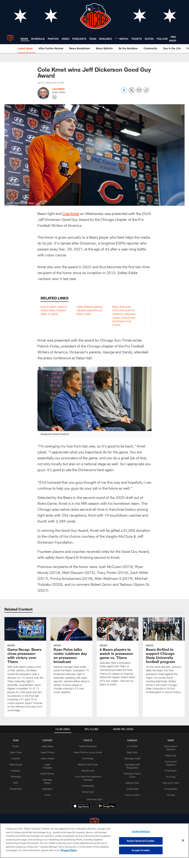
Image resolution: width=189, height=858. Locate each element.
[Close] (183, 840)
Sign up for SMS (171, 782)
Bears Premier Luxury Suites (88, 752)
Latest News (47, 746)
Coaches (15, 758)
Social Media (170, 789)
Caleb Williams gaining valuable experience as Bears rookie (89, 310)
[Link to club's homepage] (10, 38)
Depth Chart (16, 752)
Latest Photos (47, 752)
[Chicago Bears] (94, 823)
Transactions (15, 788)
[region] (94, 840)
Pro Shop (171, 776)
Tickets (87, 740)
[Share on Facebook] (124, 92)
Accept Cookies (141, 850)
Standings (16, 776)
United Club (88, 792)
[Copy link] (146, 90)
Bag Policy (132, 752)
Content (47, 740)
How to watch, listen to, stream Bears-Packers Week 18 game (54, 310)
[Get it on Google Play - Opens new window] (106, 807)
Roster (15, 746)
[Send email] (139, 92)
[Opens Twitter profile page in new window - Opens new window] (54, 97)
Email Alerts (171, 770)
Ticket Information (88, 746)
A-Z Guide (132, 746)
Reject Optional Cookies (140, 840)
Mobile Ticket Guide (88, 764)
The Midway (88, 758)
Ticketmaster (88, 785)
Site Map (170, 795)
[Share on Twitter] (132, 92)
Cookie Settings (141, 831)
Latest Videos (47, 758)
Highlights (47, 789)
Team (15, 740)
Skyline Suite (87, 770)
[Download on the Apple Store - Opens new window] (81, 806)
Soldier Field (132, 789)
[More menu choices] (116, 38)
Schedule (15, 770)
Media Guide (15, 764)
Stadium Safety (132, 795)
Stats (15, 782)
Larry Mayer (58, 88)
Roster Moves (47, 773)
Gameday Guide (132, 758)
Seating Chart (132, 782)
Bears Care (170, 755)
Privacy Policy (69, 850)
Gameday (132, 740)
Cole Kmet (70, 213)
